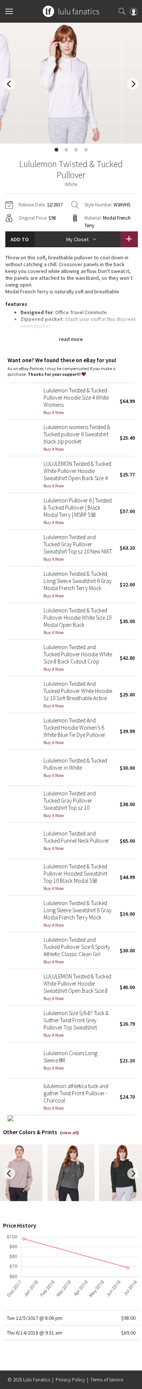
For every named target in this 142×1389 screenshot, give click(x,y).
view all (69, 1132)
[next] (133, 84)
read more (71, 339)
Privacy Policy (70, 1380)
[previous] (9, 84)
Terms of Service (107, 1380)
